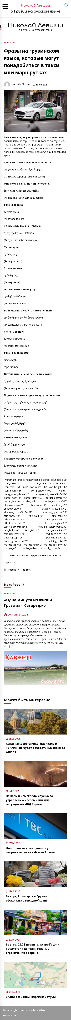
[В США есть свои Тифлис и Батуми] (35, 975)
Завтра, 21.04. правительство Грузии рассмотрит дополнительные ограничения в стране (32, 949)
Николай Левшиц (35, 25)
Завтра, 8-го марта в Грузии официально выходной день (27, 898)
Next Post (12, 584)
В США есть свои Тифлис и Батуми (31, 997)
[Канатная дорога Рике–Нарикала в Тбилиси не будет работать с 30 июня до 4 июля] (35, 722)
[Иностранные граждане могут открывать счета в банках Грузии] (35, 826)
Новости (9, 42)
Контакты (10, 1015)
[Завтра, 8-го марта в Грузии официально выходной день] (35, 874)
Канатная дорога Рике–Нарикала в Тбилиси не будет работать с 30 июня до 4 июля (35, 748)
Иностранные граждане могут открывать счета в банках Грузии (30, 850)
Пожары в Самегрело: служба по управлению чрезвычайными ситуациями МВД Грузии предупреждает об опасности (29, 800)
